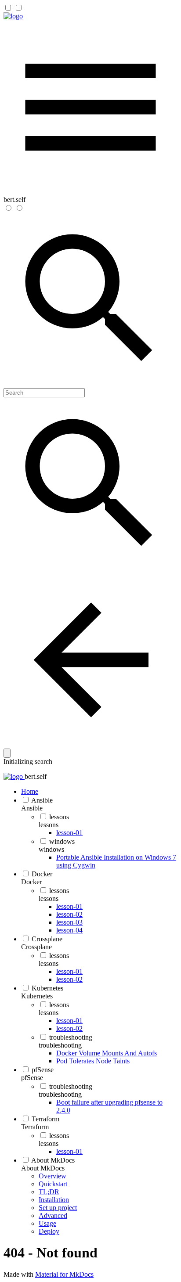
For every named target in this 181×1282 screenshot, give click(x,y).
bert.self (36, 776)
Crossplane (47, 939)
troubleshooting (70, 1037)
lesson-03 (69, 922)
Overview (52, 1176)
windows (62, 841)
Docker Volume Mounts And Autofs (106, 1053)
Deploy (49, 1231)
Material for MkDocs (64, 1274)
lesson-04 (69, 930)
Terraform (45, 1119)
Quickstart (53, 1184)
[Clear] (7, 753)
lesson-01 (69, 832)
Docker (42, 874)
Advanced (53, 1215)
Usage (47, 1223)
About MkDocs (53, 1160)
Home (29, 791)
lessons (59, 817)
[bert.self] (13, 16)
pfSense (43, 1069)
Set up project (58, 1207)
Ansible (42, 800)
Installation (54, 1199)
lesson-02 (69, 914)
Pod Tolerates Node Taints (93, 1061)
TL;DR (49, 1192)
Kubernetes (47, 988)
